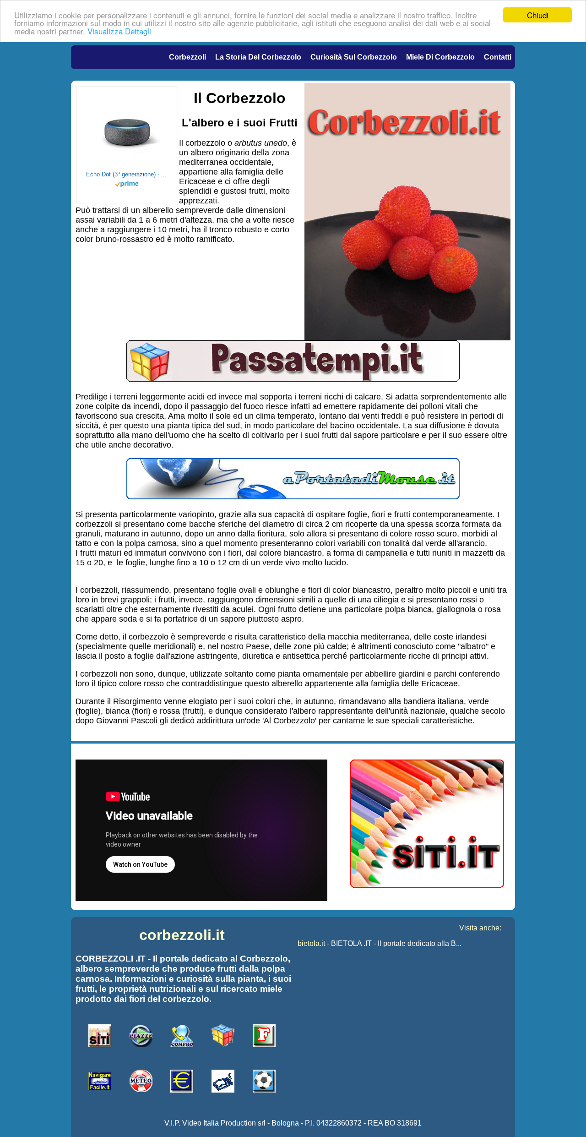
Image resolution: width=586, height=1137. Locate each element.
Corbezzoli (187, 57)
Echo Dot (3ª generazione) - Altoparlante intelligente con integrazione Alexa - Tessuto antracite (127, 174)
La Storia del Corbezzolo (258, 57)
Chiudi (537, 15)
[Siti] (427, 885)
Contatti (497, 57)
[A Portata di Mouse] (293, 496)
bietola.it (311, 943)
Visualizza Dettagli (119, 31)
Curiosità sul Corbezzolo (353, 57)
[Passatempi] (293, 378)
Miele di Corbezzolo (440, 57)
